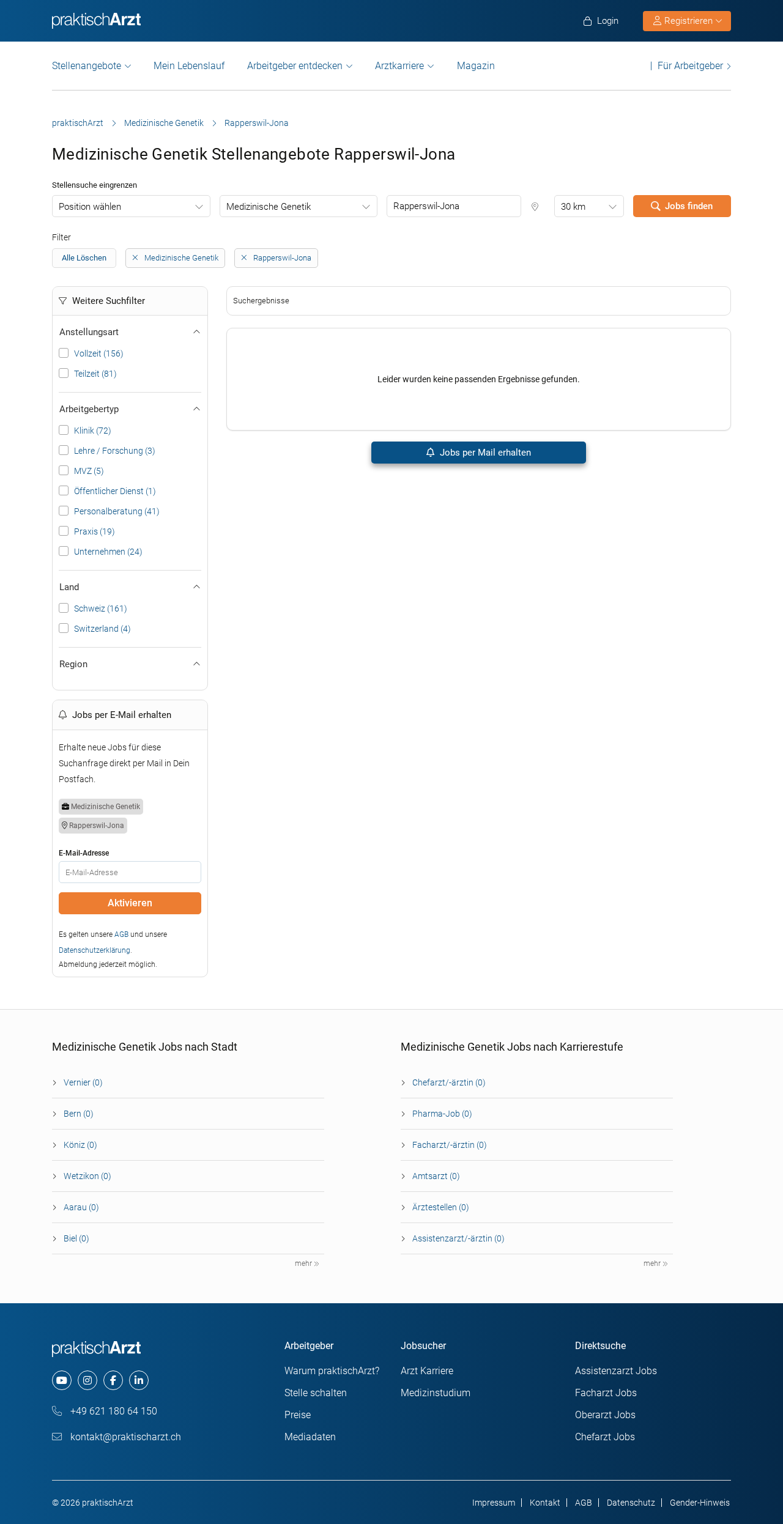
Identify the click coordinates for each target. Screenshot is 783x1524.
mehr (304, 1263)
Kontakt (545, 1502)
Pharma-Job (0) (442, 1114)
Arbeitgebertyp (89, 409)
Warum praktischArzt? (331, 1371)
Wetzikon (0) (87, 1176)
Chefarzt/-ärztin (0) (449, 1082)
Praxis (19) (94, 531)
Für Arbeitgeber (690, 66)
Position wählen (90, 206)
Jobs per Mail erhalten (484, 452)
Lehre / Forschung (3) (114, 451)
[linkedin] (139, 1380)
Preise (297, 1415)
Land (69, 587)
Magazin (476, 66)
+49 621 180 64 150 (112, 1411)
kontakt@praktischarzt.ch (124, 1437)
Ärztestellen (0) (440, 1207)
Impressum (493, 1502)
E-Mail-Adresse (84, 853)
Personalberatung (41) (117, 511)
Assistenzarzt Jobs (616, 1371)
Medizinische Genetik (164, 123)
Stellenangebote (86, 66)
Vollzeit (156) (99, 353)
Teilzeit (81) (95, 374)
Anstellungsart (89, 332)
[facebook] (113, 1380)
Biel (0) (76, 1238)
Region (73, 664)
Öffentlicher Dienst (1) (115, 491)
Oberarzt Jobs (605, 1415)
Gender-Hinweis (700, 1502)
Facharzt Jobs (606, 1393)
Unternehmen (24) (108, 552)
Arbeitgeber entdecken (295, 66)
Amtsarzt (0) (436, 1176)
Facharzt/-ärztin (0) (449, 1145)
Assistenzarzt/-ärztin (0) (458, 1238)
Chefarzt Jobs (605, 1437)
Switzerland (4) (102, 629)
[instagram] (87, 1380)
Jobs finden (689, 206)
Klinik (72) (92, 430)
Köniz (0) (80, 1145)
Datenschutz (631, 1502)
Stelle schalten (315, 1393)
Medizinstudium (435, 1393)
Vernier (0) (83, 1082)
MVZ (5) (89, 471)
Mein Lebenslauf (189, 66)
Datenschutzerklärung (94, 950)
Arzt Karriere (427, 1371)
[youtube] (62, 1380)
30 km (573, 206)
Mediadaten (310, 1437)
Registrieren (688, 20)
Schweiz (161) (100, 608)
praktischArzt (77, 123)
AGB (121, 934)
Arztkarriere (399, 66)
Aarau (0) (81, 1207)
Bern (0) (79, 1114)
